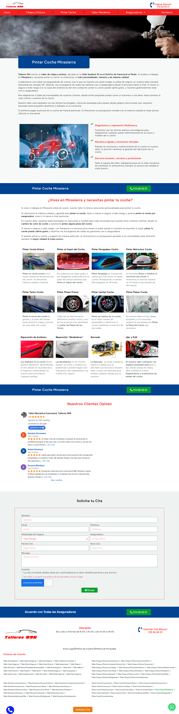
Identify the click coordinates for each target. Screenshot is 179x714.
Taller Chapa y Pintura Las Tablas (104, 667)
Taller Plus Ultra (41, 674)
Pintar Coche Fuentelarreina (102, 696)
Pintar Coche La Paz (118, 693)
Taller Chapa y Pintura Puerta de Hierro (135, 661)
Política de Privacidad (106, 649)
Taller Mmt (67, 667)
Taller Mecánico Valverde (35, 693)
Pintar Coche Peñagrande (161, 693)
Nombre (25, 516)
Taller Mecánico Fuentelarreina (64, 696)
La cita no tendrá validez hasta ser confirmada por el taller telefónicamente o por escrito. (70, 572)
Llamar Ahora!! (163, 4)
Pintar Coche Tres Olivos (124, 690)
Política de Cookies (85, 649)
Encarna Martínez (36, 465)
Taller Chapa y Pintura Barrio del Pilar (155, 674)
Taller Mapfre (25, 671)
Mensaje (25, 553)
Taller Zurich (36, 671)
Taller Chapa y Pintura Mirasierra (157, 671)
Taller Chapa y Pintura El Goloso (130, 671)
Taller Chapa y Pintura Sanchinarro (131, 667)
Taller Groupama (69, 671)
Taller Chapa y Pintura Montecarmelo (161, 667)
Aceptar (25, 569)
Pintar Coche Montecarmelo (102, 690)
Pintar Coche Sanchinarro (142, 686)
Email (24, 525)
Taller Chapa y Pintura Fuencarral (140, 664)
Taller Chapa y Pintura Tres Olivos (104, 671)
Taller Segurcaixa (61, 664)
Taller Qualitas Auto (26, 674)
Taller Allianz (77, 667)
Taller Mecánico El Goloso (61, 690)
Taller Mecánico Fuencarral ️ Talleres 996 (49, 413)
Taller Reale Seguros (56, 674)
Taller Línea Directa (46, 664)
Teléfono (94, 525)
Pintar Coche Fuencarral (101, 686)
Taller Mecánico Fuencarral (13, 686)
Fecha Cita (27, 544)
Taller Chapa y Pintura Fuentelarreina (134, 677)
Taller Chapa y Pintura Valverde (103, 674)
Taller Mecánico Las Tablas (36, 686)
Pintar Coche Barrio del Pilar (138, 693)
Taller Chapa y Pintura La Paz (128, 674)
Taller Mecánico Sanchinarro (59, 686)
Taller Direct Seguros (29, 664)
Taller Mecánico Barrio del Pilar (14, 696)
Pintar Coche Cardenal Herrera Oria (152, 683)
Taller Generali (8, 667)
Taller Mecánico (101, 12)
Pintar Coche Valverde (100, 693)
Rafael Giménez (35, 449)
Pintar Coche (68, 12)
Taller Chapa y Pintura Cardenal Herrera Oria (108, 664)
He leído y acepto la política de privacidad (46, 576)
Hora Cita (95, 544)
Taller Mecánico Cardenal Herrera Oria (69, 683)
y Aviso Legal (76, 576)
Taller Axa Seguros (45, 661)
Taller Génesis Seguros (52, 671)
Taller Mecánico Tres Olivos (39, 690)
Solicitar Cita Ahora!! (155, 629)
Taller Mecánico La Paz (55, 693)
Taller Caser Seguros (11, 664)
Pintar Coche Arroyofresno (102, 683)
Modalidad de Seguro (32, 534)
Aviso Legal (68, 649)
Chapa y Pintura (35, 12)
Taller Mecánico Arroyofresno (14, 683)
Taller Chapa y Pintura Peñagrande (105, 677)
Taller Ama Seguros (54, 667)
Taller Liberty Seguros (28, 661)
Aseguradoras (134, 12)
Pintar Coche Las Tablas (121, 686)
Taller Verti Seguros (10, 661)
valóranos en (36, 427)
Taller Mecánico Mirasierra (13, 693)
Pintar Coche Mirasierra (164, 690)
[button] (172, 707)
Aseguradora (96, 534)
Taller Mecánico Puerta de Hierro (40, 683)
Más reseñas (56, 480)
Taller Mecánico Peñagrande (39, 696)
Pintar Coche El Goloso (144, 690)
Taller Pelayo (75, 664)
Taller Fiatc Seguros (73, 674)
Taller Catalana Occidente (64, 661)
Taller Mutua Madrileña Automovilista (30, 667)
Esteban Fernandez (37, 433)
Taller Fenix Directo (10, 671)
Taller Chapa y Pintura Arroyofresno (105, 661)
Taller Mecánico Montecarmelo (15, 690)
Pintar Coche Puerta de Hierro (125, 683)
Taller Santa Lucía (10, 674)
